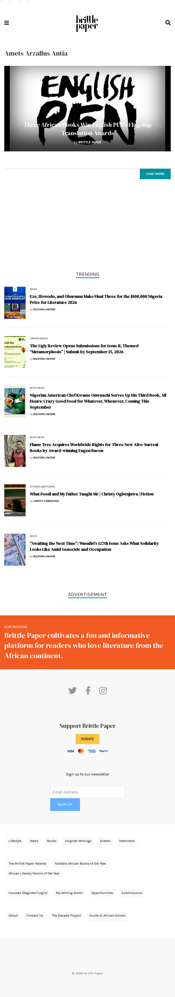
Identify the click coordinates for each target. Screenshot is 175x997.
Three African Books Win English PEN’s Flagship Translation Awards (87, 129)
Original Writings (78, 841)
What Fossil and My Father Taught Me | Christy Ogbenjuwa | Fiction (92, 494)
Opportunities (39, 338)
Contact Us (34, 915)
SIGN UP (65, 804)
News (33, 289)
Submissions (132, 893)
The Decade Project (66, 915)
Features (87, 116)
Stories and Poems (42, 486)
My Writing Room (69, 893)
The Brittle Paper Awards (27, 863)
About (13, 915)
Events (105, 841)
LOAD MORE (155, 174)
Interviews (127, 841)
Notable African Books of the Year (80, 863)
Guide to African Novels (107, 915)
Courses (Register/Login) (28, 893)
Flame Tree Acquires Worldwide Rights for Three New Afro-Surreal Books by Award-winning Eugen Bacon (94, 447)
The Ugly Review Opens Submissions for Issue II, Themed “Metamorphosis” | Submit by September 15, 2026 (84, 349)
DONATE (87, 739)
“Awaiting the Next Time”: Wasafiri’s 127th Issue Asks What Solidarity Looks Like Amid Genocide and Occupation (94, 546)
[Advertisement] (87, 226)
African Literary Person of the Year (34, 873)
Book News (37, 387)
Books (52, 841)
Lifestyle (15, 841)
